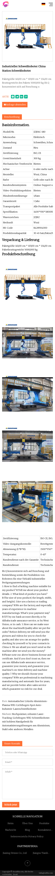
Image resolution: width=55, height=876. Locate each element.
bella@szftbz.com (46, 873)
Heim (11, 823)
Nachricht (10, 829)
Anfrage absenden (16, 104)
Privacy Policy (35, 836)
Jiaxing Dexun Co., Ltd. (15, 853)
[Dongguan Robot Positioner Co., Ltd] (5, 4)
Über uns (27, 823)
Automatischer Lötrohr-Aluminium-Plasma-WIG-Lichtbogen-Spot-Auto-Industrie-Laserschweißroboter (25, 705)
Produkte (44, 823)
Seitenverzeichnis (20, 836)
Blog (27, 829)
